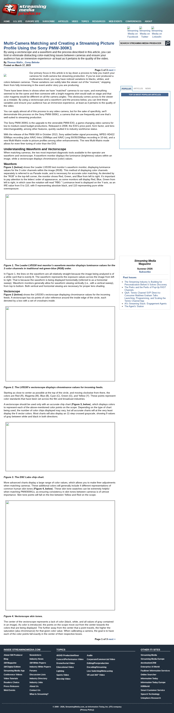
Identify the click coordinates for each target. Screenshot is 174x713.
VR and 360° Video (96, 675)
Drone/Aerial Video (65, 663)
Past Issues (129, 277)
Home (7, 21)
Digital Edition (12, 667)
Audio (89, 655)
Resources (98, 21)
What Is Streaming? (39, 694)
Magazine (10, 663)
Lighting (60, 671)
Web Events (115, 21)
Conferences (133, 21)
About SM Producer (13, 655)
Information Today (149, 678)
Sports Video (62, 675)
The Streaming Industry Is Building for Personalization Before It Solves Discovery (146, 283)
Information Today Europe (153, 682)
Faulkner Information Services (155, 671)
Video (75, 21)
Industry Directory (38, 678)
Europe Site (32, 21)
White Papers (38, 663)
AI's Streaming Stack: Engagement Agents (146, 303)
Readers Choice (11, 682)
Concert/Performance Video (69, 659)
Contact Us (35, 690)
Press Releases (11, 686)
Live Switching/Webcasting (100, 671)
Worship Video (63, 679)
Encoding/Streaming (96, 667)
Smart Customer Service (153, 690)
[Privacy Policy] (87, 710)
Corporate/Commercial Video (101, 659)
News (148, 88)
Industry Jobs (36, 682)
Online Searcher (148, 674)
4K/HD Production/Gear (67, 655)
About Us (34, 686)
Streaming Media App (14, 671)
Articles (63, 21)
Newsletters (35, 655)
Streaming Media (149, 655)
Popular (126, 89)
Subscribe (48, 21)
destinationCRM (148, 663)
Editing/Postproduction (98, 663)
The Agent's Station (134, 306)
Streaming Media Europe (152, 659)
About (148, 21)
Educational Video (65, 667)
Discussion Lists (38, 674)
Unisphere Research (151, 698)
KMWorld (145, 686)
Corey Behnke (32, 62)
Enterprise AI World (150, 667)
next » (112, 70)
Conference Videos (13, 674)
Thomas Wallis (15, 62)
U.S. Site (17, 21)
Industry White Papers (40, 667)
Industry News (37, 659)
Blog (6, 659)
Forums (33, 671)
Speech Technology (150, 694)
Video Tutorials (11, 678)
